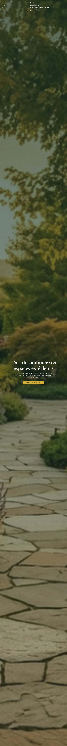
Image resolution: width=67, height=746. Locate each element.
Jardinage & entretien (36, 4)
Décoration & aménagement (37, 10)
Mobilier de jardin (34, 9)
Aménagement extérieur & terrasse (39, 7)
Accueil (32, 2)
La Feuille (5, 6)
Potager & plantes (35, 5)
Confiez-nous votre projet (33, 382)
